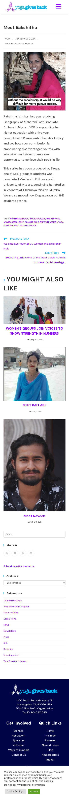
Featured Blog (11, 612)
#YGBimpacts (53, 219)
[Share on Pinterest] (23, 553)
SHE (6, 643)
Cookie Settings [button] (15, 791)
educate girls (32, 222)
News (6, 624)
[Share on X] (7, 553)
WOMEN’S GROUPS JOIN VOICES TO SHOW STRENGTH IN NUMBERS (34, 331)
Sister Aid (8, 649)
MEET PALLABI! (34, 405)
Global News (10, 618)
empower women (48, 222)
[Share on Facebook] (15, 553)
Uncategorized (11, 655)
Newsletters (10, 631)
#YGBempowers (37, 219)
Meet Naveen (34, 516)
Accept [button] (34, 791)
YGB (7, 38)
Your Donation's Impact (19, 43)
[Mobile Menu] (58, 6)
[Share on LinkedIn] (31, 553)
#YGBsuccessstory (14, 222)
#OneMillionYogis (19, 219)
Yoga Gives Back (27, 225)
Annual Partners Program (16, 606)
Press (6, 637)
